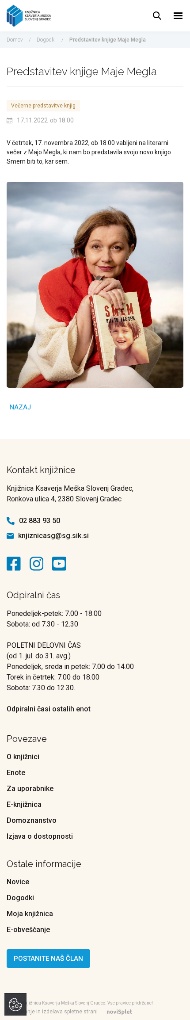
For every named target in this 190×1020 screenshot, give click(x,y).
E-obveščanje (28, 929)
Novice (18, 882)
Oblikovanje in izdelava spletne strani (52, 1012)
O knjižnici (23, 757)
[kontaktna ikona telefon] (11, 521)
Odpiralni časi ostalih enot (49, 709)
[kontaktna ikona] (16, 564)
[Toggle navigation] (178, 16)
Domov (15, 40)
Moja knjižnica (30, 913)
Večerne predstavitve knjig (43, 106)
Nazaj (20, 407)
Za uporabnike (30, 788)
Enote (16, 772)
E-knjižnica (24, 804)
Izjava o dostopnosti (40, 836)
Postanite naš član (48, 959)
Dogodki (46, 40)
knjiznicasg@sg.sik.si (53, 535)
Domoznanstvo (32, 820)
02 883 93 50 (39, 520)
